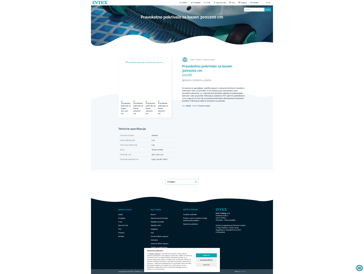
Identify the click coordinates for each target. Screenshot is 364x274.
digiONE (243, 271)
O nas (208, 3)
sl (266, 3)
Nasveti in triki (221, 3)
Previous (124, 110)
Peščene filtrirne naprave (159, 236)
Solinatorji (154, 240)
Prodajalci (196, 3)
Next (165, 110)
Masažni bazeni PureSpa (159, 218)
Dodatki (198, 60)
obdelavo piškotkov (155, 253)
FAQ (233, 3)
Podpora (243, 3)
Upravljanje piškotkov (206, 260)
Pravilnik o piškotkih (190, 214)
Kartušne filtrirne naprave (159, 244)
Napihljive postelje (157, 222)
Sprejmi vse (206, 255)
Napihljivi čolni (156, 225)
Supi (152, 233)
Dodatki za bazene (209, 60)
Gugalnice (154, 229)
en (269, 3)
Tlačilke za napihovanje (159, 247)
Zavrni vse (206, 264)
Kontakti (255, 3)
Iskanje (268, 9)
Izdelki (184, 3)
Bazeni (153, 214)
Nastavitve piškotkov (190, 224)
